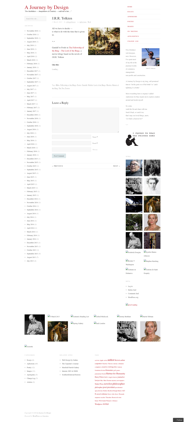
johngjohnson (71, 22)
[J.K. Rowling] (152, 222)
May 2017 (30, 96)
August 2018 (31, 41)
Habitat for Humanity (115, 373)
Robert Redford (108, 391)
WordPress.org (133, 297)
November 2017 (32, 74)
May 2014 (30, 224)
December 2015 (32, 158)
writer (106, 403)
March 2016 (31, 147)
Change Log (132, 41)
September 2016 (32, 126)
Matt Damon (107, 380)
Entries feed (132, 290)
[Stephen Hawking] (151, 261)
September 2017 (32, 82)
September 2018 (32, 38)
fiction (103, 370)
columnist (121, 364)
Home (129, 7)
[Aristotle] (29, 346)
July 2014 (30, 217)
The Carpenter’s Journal (70, 363)
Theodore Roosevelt (112, 397)
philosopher (118, 383)
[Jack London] (99, 323)
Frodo (79, 85)
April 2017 (30, 100)
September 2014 (32, 209)
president (111, 387)
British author (120, 360)
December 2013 (32, 242)
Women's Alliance (112, 401)
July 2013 (30, 261)
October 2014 (31, 206)
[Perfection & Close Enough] (152, 240)
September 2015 (32, 169)
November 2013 (32, 246)
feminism (98, 370)
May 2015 (30, 180)
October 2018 (31, 34)
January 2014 (31, 239)
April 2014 (30, 228)
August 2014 (31, 213)
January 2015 (31, 195)
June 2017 (30, 93)
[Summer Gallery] (134, 222)
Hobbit (90, 85)
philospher (98, 387)
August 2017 (31, 85)
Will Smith (102, 401)
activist (97, 360)
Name (95, 137)
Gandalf (84, 85)
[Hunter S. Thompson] (134, 240)
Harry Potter (99, 377)
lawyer (97, 380)
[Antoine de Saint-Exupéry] (152, 271)
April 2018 (30, 56)
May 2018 (30, 52)
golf (114, 370)
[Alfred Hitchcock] (101, 316)
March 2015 (31, 188)
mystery (114, 380)
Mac (101, 380)
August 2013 (31, 257)
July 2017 (30, 89)
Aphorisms (132, 17)
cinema (115, 364)
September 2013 (32, 253)
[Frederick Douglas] (133, 252)
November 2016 (32, 118)
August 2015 (31, 173)
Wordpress (98, 404)
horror (115, 377)
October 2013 (31, 250)
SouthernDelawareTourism (71, 374)
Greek (104, 374)
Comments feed (133, 293)
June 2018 (30, 49)
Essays (130, 12)
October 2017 (31, 78)
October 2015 (31, 166)
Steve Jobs (111, 394)
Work (89, 22)
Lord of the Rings (100, 85)
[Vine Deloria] (134, 168)
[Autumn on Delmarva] (134, 271)
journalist (121, 377)
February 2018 (32, 63)
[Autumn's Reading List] (80, 316)
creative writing (107, 366)
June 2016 (30, 136)
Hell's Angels (108, 377)
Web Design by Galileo (70, 360)
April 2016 (30, 144)
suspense (97, 397)
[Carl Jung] (152, 168)
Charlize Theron (107, 364)
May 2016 (30, 140)
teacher (103, 397)
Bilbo (58, 85)
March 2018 (31, 60)
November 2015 (32, 162)
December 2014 (32, 199)
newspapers (120, 380)
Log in (130, 286)
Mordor (109, 85)
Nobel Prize (99, 384)
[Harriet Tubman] (146, 316)
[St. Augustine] (152, 204)
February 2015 (32, 191)
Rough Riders (117, 391)
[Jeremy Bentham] (124, 316)
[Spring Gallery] (77, 323)
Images (130, 26)
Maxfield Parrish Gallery (70, 367)
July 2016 (30, 133)
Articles (29, 382)
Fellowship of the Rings (68, 85)
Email (95, 143)
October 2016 (31, 122)
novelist (108, 383)
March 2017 (31, 104)
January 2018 (31, 67)
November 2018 (32, 31)
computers (98, 367)
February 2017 (32, 107)
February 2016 (32, 151)
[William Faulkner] (134, 186)
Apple (101, 360)
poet (105, 387)
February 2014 (32, 235)
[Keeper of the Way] (134, 204)
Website (95, 149)
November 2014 (32, 202)
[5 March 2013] (54, 316)
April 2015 (30, 184)
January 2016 (31, 155)
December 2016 (32, 115)
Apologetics (133, 36)
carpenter (98, 363)
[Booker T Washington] (134, 262)
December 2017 (32, 71)
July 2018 (30, 45)
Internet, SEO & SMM (70, 371)
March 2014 (31, 231)
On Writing (132, 31)
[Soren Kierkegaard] (152, 186)
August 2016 (31, 129)
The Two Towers (64, 88)
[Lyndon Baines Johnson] (152, 253)
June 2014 (30, 220)
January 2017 (31, 111)
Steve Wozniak (119, 394)
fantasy (120, 367)
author (111, 360)
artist (105, 360)
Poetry (130, 21)
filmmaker (109, 370)
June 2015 (30, 177)
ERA (115, 367)
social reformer (102, 394)
